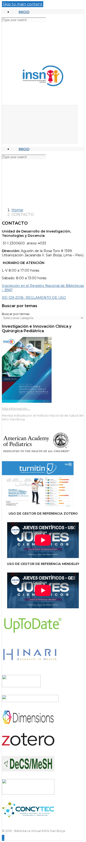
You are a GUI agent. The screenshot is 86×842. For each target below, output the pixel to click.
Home (17, 210)
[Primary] (40, 124)
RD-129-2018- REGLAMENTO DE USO (34, 297)
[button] (3, 838)
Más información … (16, 408)
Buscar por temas (15, 314)
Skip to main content (23, 4)
